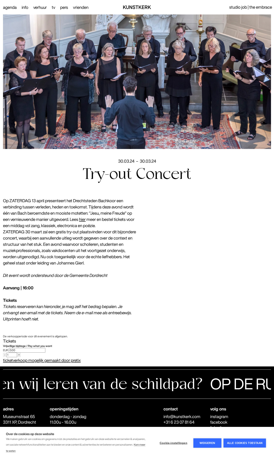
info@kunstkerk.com (181, 416)
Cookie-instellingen (173, 443)
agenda (10, 7)
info (25, 7)
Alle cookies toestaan (244, 443)
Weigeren (207, 443)
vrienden (80, 7)
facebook (218, 422)
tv (53, 7)
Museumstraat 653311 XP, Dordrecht (19, 419)
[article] (137, 348)
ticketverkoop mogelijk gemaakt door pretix (42, 360)
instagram (219, 416)
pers (64, 7)
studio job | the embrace (250, 7)
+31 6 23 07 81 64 (178, 422)
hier (82, 219)
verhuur (40, 7)
